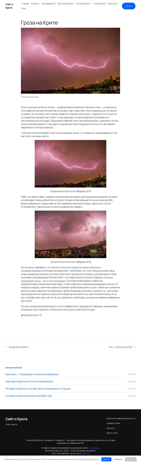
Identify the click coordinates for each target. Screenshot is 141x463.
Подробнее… (94, 448)
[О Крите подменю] (39, 3)
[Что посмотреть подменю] (91, 3)
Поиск (129, 6)
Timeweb (85, 453)
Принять (106, 459)
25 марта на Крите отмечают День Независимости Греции (38, 388)
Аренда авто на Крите (18, 346)
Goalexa (31, 97)
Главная (25, 3)
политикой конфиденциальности (87, 459)
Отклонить (131, 459)
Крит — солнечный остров (120, 346)
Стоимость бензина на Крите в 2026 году (29, 395)
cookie (21, 459)
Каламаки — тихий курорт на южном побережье (32, 374)
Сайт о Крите (9, 6)
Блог (37, 97)
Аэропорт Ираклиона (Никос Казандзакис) (29, 381)
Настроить (118, 459)
